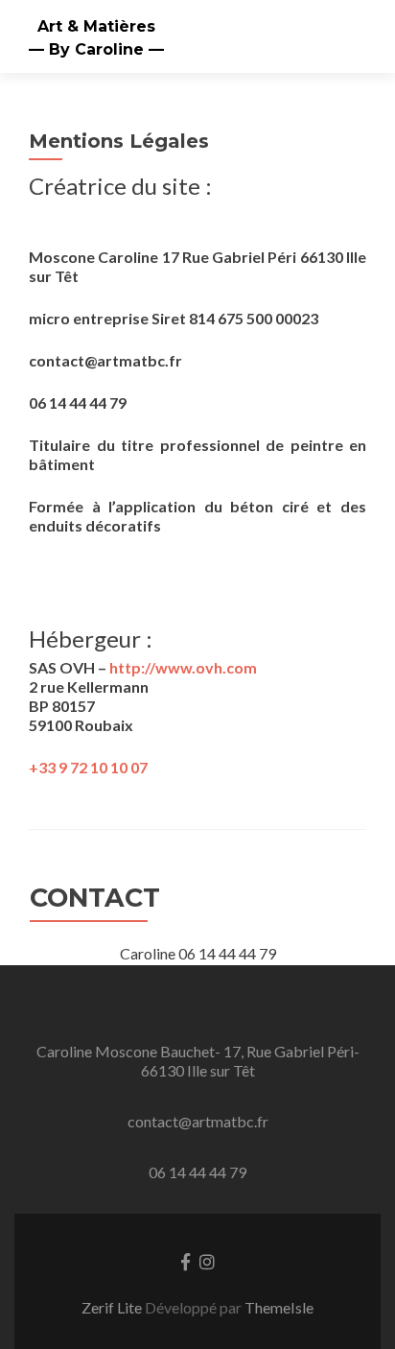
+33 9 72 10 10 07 (88, 767)
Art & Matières (96, 26)
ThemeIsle (279, 1307)
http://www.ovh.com (183, 667)
